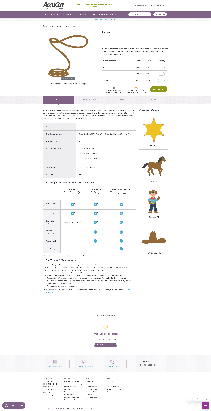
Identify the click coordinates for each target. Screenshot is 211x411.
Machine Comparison (71, 381)
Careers (110, 392)
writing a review (140, 92)
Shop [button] (45, 14)
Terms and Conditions (85, 408)
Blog (65, 392)
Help (153, 5)
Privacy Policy (72, 408)
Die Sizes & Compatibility (73, 384)
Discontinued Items (71, 400)
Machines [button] (55, 14)
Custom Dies (68, 389)
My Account (161, 5)
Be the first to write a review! (105, 345)
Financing (89, 384)
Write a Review (109, 36)
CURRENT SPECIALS (84, 366)
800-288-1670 (141, 6)
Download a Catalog (71, 397)
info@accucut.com (49, 389)
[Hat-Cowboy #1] (153, 237)
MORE (125, 54)
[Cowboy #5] (153, 201)
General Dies (54, 26)
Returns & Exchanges (93, 392)
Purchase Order (107, 14)
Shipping (89, 394)
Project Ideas (89, 100)
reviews (121, 100)
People (64, 26)
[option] (45, 26)
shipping (152, 100)
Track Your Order (92, 397)
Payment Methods (92, 389)
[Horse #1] (153, 165)
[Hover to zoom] (68, 56)
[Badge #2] (153, 130)
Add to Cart (158, 89)
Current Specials (70, 386)
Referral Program (113, 386)
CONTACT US (112, 366)
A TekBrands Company (115, 389)
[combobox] (140, 14)
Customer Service (49, 381)
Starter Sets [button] (69, 14)
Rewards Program (113, 384)
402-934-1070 (48, 387)
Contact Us (89, 381)
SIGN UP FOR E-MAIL (55, 366)
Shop (45, 26)
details (58, 100)
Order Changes (91, 386)
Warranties (89, 400)
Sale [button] (94, 14)
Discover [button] (84, 14)
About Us (110, 381)
